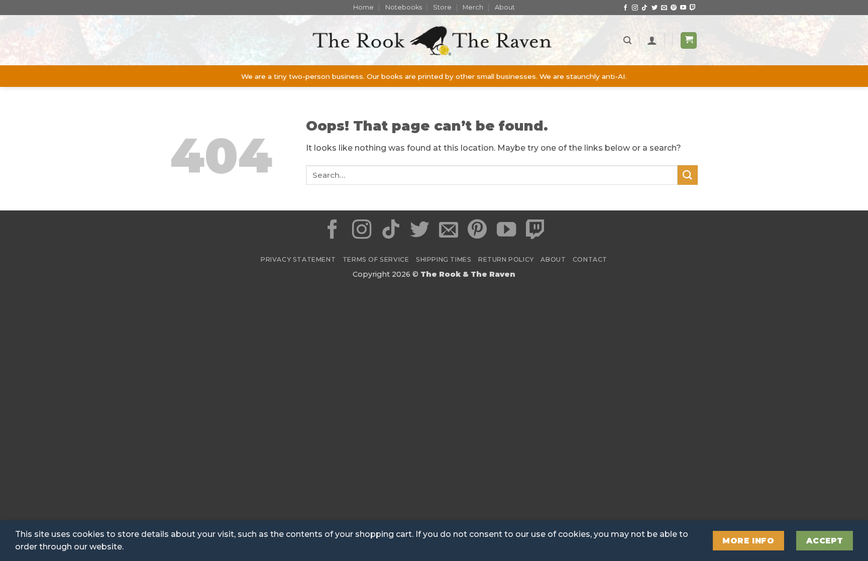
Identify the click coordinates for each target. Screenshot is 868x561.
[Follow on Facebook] (625, 8)
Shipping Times (444, 259)
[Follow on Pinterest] (674, 8)
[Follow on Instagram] (635, 8)
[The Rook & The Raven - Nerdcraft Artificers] (434, 40)
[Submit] (688, 175)
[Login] (652, 40)
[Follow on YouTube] (683, 8)
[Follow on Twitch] (693, 8)
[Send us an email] (664, 8)
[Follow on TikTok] (644, 8)
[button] (627, 40)
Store (442, 7)
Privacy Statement (298, 259)
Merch (473, 7)
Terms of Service (376, 259)
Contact (590, 259)
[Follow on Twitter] (655, 8)
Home (363, 7)
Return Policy (506, 259)
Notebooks (403, 7)
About (505, 7)
